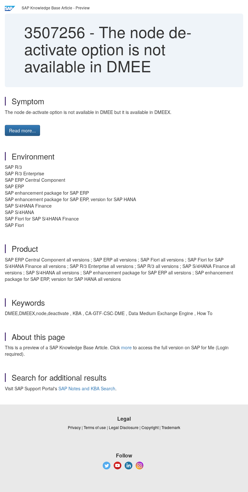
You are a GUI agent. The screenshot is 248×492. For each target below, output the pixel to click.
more (126, 347)
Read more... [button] (22, 130)
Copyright (150, 427)
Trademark (170, 427)
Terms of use (95, 427)
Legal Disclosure (124, 427)
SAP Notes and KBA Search (86, 388)
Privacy (74, 427)
